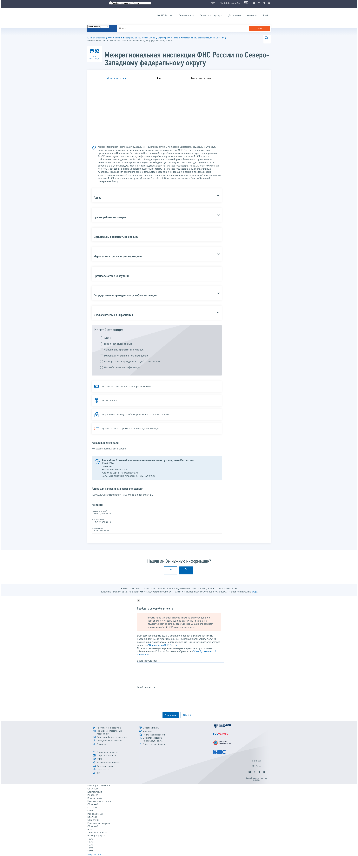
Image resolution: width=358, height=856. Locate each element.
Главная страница (96, 37)
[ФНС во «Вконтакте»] (254, 3)
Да (186, 569)
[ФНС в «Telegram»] (264, 3)
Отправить (170, 715)
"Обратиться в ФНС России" (163, 645)
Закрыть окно (94, 854)
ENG (265, 15)
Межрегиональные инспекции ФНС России (203, 37)
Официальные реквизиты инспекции (124, 349)
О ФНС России (165, 15)
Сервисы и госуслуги (211, 15)
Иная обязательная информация (122, 367)
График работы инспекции (118, 343)
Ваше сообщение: (147, 660)
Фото (159, 78)
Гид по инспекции (201, 78)
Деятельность (186, 15)
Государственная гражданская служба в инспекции (132, 361)
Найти (259, 28)
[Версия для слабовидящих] (213, 2)
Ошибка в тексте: (146, 687)
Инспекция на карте (118, 78)
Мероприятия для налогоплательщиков (126, 355)
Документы (235, 15)
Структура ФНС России (169, 37)
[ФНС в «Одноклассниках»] (259, 3)
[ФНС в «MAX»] (268, 3)
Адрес (107, 337)
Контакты (252, 15)
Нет (171, 569)
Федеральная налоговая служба (139, 37)
